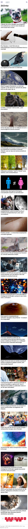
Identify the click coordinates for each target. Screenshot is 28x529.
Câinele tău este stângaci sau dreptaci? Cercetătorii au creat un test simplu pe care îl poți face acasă (13, 26)
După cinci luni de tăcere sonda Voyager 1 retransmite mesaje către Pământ (13, 428)
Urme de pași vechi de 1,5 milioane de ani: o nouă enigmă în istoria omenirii (14, 128)
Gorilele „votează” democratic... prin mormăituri (12, 108)
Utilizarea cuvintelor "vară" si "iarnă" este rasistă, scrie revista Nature (13, 171)
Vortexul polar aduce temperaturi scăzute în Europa (14, 448)
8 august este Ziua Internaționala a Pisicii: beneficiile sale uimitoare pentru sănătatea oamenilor (13, 512)
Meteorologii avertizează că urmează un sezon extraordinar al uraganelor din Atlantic (13, 407)
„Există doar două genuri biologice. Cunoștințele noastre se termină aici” (12, 191)
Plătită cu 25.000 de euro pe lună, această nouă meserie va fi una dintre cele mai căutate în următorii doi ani (14, 274)
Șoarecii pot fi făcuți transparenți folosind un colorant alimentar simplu (13, 253)
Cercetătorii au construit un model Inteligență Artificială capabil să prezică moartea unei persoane (13, 469)
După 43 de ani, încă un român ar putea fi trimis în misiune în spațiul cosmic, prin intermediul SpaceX (13, 362)
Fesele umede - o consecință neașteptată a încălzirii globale (14, 233)
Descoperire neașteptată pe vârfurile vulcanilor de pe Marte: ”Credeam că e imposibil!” (14, 317)
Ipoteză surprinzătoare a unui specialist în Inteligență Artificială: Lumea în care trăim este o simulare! (14, 296)
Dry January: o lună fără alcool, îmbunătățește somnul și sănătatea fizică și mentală (14, 47)
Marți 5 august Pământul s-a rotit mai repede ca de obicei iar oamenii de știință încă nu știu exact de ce (13, 87)
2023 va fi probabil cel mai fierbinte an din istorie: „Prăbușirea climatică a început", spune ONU (13, 490)
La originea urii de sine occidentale (11, 67)
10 (10, 520)
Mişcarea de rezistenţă (14, 2)
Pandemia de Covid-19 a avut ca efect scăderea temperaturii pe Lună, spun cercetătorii (12, 212)
